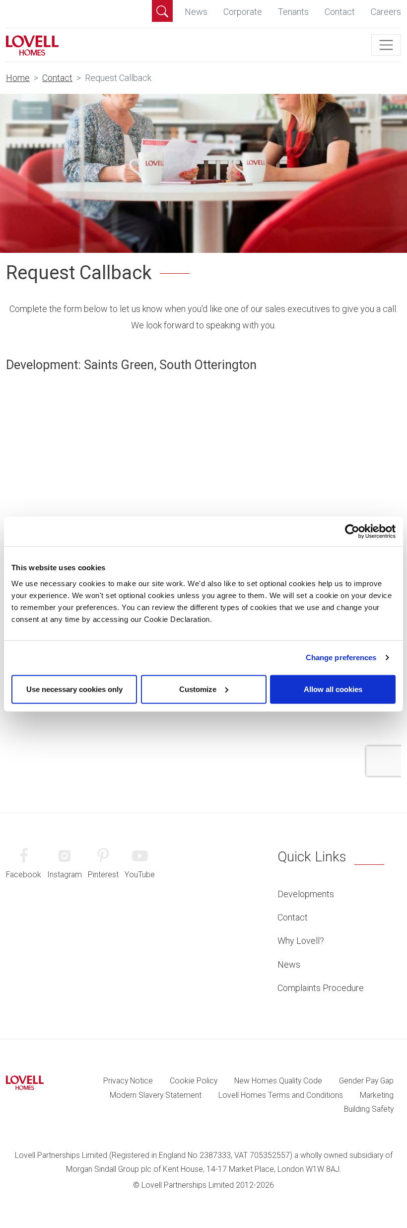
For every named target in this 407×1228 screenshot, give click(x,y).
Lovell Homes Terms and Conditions (280, 1095)
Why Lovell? (300, 940)
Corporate (242, 11)
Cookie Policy (193, 1080)
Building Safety (369, 1109)
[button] (162, 11)
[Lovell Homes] (32, 44)
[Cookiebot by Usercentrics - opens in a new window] (352, 531)
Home (18, 78)
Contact (340, 11)
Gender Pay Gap (366, 1080)
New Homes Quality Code (278, 1080)
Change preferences (341, 657)
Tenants (293, 11)
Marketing (377, 1095)
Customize (197, 689)
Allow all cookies (333, 689)
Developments (305, 894)
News (196, 11)
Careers (386, 11)
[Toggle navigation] (386, 45)
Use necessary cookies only (74, 689)
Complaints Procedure (320, 988)
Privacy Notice (128, 1080)
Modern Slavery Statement (156, 1095)
